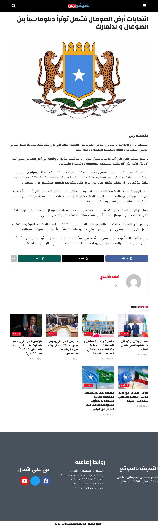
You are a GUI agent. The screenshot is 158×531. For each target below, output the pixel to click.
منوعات (100, 479)
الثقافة (88, 479)
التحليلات (86, 483)
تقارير (74, 483)
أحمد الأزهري (109, 277)
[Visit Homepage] (79, 5)
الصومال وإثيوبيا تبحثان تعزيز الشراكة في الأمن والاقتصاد (135, 345)
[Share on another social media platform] (14, 258)
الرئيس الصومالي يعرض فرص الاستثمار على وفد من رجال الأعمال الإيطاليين (63, 347)
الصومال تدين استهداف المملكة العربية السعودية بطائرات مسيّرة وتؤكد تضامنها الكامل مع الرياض (99, 401)
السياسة (124, 334)
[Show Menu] (144, 6)
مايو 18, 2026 (107, 414)
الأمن (75, 470)
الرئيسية (100, 470)
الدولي (100, 488)
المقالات (99, 483)
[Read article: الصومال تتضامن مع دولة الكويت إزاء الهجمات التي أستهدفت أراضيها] (134, 377)
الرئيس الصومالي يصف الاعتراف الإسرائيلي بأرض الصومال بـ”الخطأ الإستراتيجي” (26, 347)
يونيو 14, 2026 (71, 358)
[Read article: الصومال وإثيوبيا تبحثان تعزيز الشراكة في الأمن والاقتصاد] (134, 325)
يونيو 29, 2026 (143, 354)
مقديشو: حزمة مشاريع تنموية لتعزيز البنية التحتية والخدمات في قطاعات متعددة (99, 347)
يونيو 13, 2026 (35, 358)
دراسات (78, 488)
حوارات (89, 488)
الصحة (76, 479)
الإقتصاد (87, 475)
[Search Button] (13, 6)
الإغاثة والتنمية (71, 475)
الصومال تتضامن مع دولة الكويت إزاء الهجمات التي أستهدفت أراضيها (134, 397)
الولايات (100, 475)
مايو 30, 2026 (143, 406)
